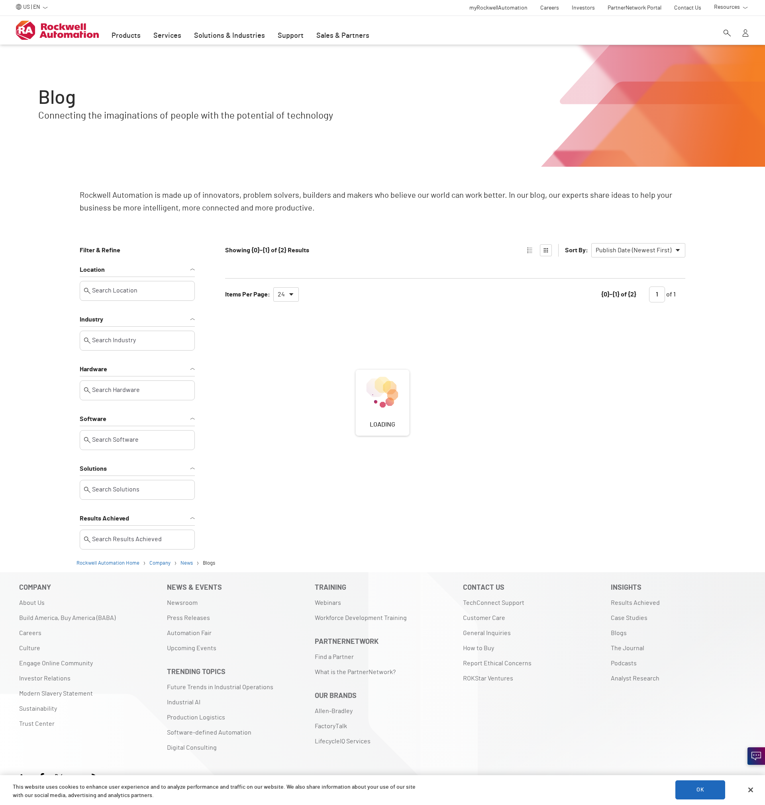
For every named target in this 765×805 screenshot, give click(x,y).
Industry (91, 319)
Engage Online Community (56, 663)
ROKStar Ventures (488, 678)
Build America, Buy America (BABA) (67, 618)
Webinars (328, 603)
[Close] (750, 789)
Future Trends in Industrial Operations (220, 687)
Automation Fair (189, 633)
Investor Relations (45, 678)
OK (700, 790)
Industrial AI (183, 702)
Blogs (619, 633)
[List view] (530, 250)
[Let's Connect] (756, 756)
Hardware (93, 369)
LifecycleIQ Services (343, 741)
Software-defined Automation (209, 732)
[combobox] (638, 250)
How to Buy (478, 648)
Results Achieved (104, 518)
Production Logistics (196, 717)
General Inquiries (487, 633)
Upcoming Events (191, 648)
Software (93, 419)
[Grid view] (546, 250)
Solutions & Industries (229, 35)
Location (92, 270)
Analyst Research (635, 678)
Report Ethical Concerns (497, 663)
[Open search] (727, 34)
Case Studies (629, 618)
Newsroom (182, 603)
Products (126, 35)
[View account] (745, 34)
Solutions (93, 469)
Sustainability (38, 709)
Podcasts (624, 663)
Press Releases (188, 618)
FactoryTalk (331, 726)
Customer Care (484, 618)
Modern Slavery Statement (56, 693)
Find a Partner (334, 657)
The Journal (627, 648)
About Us (32, 603)
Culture (29, 648)
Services (167, 35)
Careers (30, 633)
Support (291, 35)
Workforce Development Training (361, 618)
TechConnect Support (493, 603)
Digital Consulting (192, 748)
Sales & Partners (342, 35)
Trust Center (37, 724)
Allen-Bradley (334, 711)
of (670, 294)
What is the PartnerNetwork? (355, 672)
